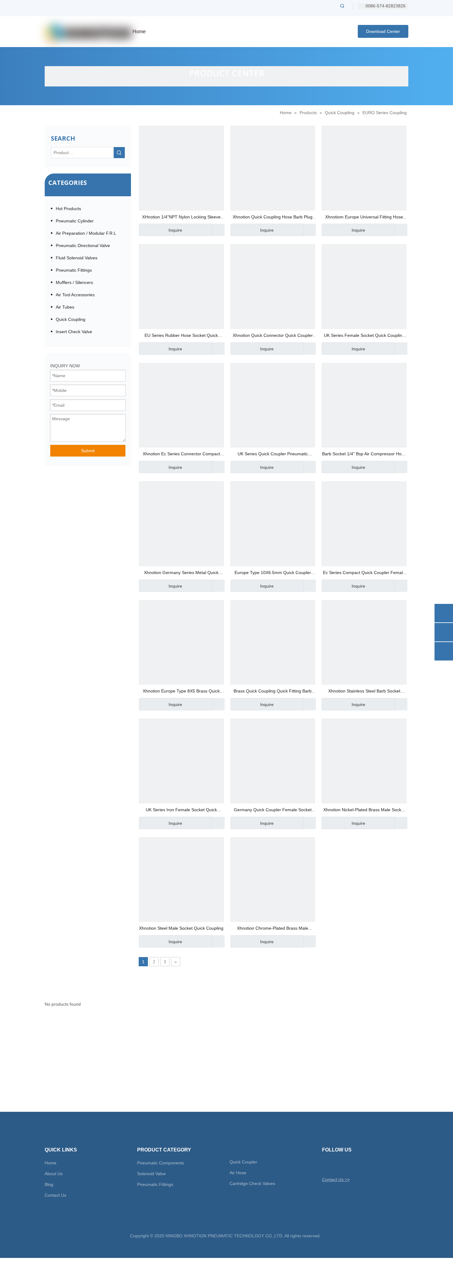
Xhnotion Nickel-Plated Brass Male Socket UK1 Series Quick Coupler (364, 810)
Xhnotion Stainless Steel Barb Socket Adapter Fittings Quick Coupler (364, 691)
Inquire (175, 230)
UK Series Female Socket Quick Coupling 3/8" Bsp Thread (364, 336)
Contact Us (55, 1195)
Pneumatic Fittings (74, 270)
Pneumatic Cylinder (75, 220)
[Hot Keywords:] (342, 6)
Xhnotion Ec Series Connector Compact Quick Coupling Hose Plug (181, 454)
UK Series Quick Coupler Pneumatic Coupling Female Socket (273, 454)
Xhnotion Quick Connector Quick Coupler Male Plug (273, 336)
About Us (54, 1173)
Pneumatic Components (160, 1162)
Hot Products (68, 208)
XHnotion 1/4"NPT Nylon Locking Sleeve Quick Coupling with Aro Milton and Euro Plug (181, 217)
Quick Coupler (243, 1161)
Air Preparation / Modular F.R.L (86, 233)
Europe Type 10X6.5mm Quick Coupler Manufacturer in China (273, 573)
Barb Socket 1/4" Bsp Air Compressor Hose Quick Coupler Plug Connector (364, 454)
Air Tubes (65, 307)
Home (50, 1162)
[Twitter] (326, 1165)
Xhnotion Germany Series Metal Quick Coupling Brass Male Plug (181, 573)
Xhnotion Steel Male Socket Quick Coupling (181, 928)
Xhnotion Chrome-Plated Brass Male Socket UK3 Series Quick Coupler (272, 929)
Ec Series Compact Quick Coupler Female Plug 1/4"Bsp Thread (364, 573)
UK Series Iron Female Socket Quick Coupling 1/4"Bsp (181, 810)
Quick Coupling (70, 319)
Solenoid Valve (151, 1173)
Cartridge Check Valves (252, 1183)
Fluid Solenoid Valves (76, 257)
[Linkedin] (348, 1165)
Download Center (383, 31)
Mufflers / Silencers (74, 282)
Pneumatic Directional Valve (83, 245)
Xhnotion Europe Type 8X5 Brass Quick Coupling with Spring (181, 691)
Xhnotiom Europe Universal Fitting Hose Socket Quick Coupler (364, 217)
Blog (49, 1184)
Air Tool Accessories (75, 294)
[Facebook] (337, 1165)
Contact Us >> (336, 1179)
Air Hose (238, 1172)
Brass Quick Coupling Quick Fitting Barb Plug (273, 691)
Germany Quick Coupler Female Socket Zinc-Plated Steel (273, 810)
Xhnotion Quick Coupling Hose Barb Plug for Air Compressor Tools (272, 217)
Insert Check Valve (74, 331)
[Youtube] (358, 1165)
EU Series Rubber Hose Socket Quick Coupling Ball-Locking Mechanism (181, 336)
